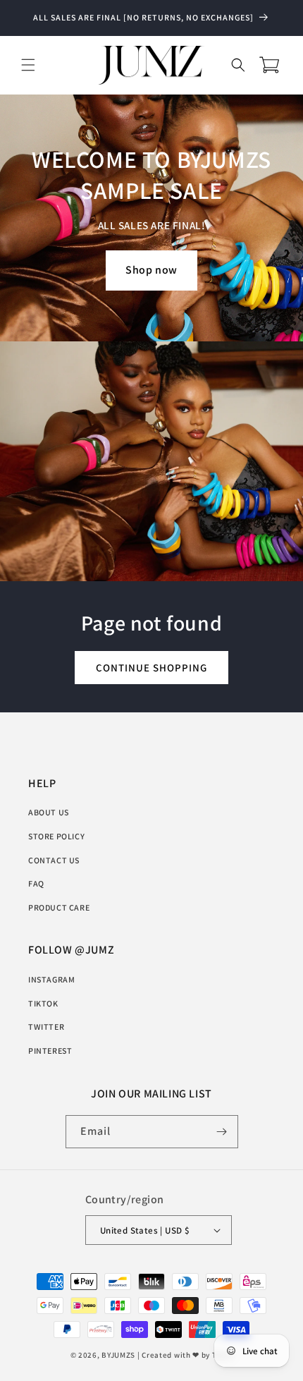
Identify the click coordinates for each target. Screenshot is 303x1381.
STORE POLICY (56, 836)
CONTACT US (54, 860)
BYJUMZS (118, 1355)
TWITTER (46, 1026)
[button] (28, 64)
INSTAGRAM (51, 979)
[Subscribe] (221, 1131)
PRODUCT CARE (58, 907)
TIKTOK (43, 1003)
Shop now (151, 269)
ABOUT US (48, 812)
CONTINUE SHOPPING (151, 667)
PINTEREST (50, 1050)
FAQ (36, 883)
